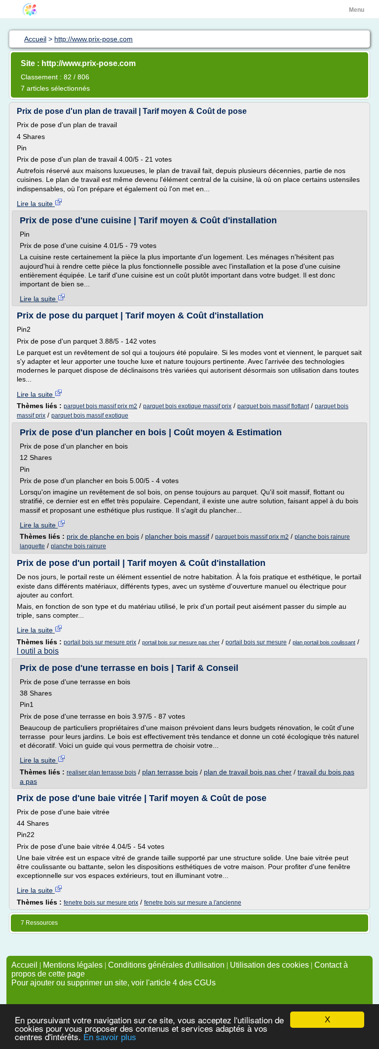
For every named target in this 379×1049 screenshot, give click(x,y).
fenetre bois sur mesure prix (101, 902)
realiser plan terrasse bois (101, 772)
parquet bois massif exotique (89, 415)
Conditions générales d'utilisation (166, 965)
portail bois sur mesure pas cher (181, 642)
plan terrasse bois (170, 772)
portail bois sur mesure (256, 642)
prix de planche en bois (103, 536)
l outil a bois (38, 651)
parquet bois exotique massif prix (187, 406)
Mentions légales (73, 965)
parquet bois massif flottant (273, 406)
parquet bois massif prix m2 (100, 406)
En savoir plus (109, 1037)
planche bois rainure (78, 546)
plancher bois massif (177, 536)
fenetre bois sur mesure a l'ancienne (192, 902)
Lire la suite (36, 204)
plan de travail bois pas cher (248, 772)
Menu (356, 9)
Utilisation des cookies (269, 965)
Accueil (24, 965)
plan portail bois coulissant (324, 642)
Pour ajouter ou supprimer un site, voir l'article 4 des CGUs (113, 983)
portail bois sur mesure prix (100, 642)
